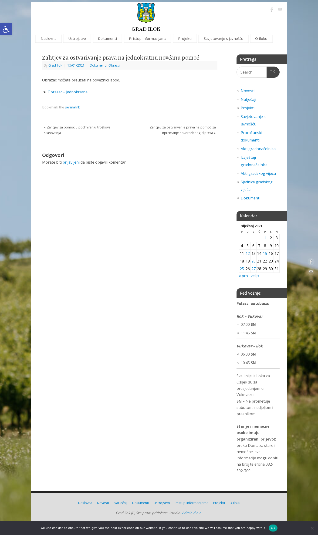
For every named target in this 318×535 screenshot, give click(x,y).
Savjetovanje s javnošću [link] (223, 38)
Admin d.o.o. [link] (192, 513)
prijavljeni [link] (71, 162)
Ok (273, 528)
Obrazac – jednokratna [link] (68, 91)
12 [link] (248, 253)
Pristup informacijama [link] (147, 38)
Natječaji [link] (248, 99)
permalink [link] (72, 107)
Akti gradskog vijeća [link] (258, 173)
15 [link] (265, 253)
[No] (312, 528)
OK (271, 72)
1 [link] (265, 237)
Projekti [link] (185, 38)
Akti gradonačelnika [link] (258, 148)
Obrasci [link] (114, 65)
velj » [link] (255, 275)
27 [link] (253, 268)
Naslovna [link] (48, 38)
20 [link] (253, 261)
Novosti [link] (247, 90)
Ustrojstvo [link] (77, 38)
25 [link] (242, 268)
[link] (6, 29)
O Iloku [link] (261, 38)
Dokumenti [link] (107, 38)
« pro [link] (243, 275)
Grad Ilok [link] (55, 65)
